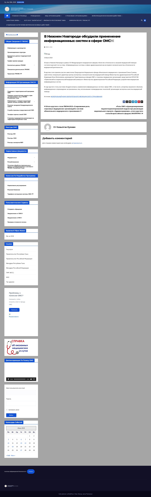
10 (8, 443)
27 (21, 450)
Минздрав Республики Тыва (15, 263)
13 (21, 443)
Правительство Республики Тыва (17, 254)
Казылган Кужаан (66, 127)
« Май (8, 455)
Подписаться (12, 34)
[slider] (19, 379)
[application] (21, 372)
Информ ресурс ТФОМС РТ (79, 20)
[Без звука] (31, 379)
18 (12, 446)
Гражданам (35, 16)
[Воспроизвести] (8, 379)
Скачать (31, 471)
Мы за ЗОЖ (10, 236)
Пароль (8, 399)
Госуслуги (9, 249)
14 (25, 443)
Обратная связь (12, 20)
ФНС (7, 277)
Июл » (13, 455)
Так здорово (10, 282)
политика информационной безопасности (15, 471)
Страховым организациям (76, 16)
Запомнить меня (13, 410)
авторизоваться (77, 143)
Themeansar (89, 494)
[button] (141, 20)
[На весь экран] (34, 379)
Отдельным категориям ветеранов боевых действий (28, 25)
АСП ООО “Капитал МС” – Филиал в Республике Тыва (45, 20)
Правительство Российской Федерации (19, 258)
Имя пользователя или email (15, 388)
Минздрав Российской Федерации (17, 268)
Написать (14, 310)
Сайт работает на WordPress (66, 494)
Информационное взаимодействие (106, 16)
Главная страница (19, 16)
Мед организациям (53, 16)
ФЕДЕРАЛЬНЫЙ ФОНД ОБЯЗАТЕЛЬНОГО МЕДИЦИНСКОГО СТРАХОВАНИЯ (76, 96)
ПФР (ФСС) (10, 272)
